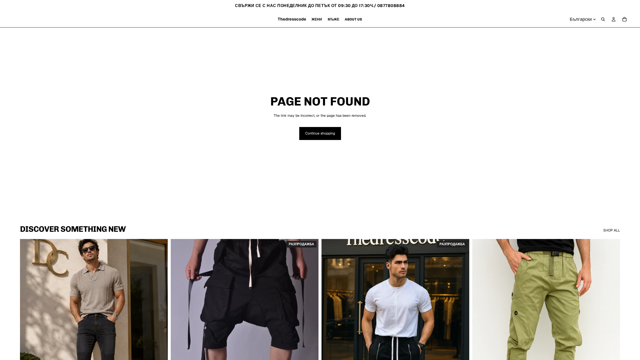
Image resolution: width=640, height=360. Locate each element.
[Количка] (624, 19)
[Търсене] (603, 19)
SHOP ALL (611, 230)
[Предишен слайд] (27, 331)
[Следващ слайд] (160, 331)
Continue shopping (320, 133)
